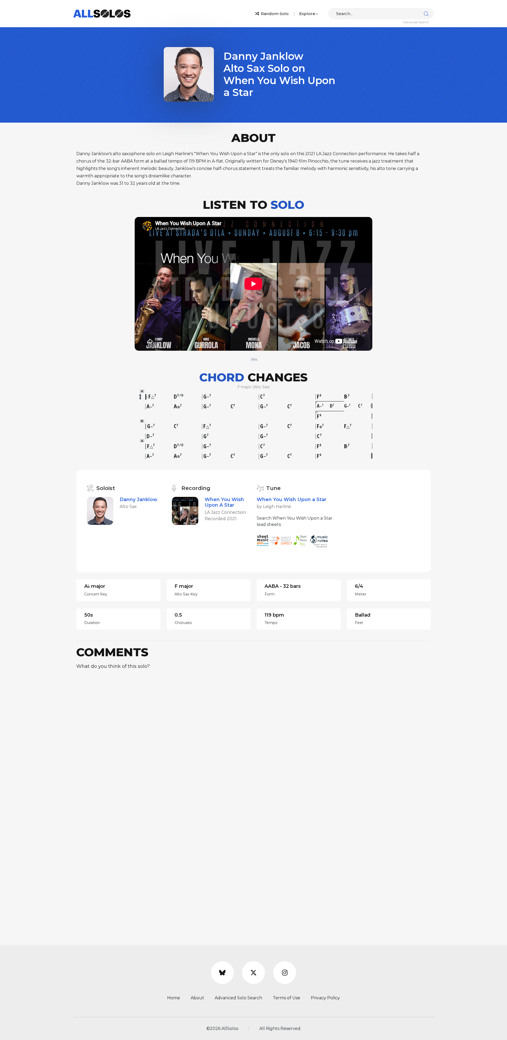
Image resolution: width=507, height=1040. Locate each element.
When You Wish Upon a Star (291, 499)
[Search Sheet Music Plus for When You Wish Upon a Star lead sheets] (263, 540)
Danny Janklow (138, 499)
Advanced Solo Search (238, 997)
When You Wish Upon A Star (224, 502)
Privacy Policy (325, 997)
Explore (307, 13)
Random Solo (274, 13)
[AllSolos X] (253, 972)
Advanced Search (416, 22)
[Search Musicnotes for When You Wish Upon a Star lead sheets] (320, 540)
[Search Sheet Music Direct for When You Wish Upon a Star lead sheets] (281, 540)
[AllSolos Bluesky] (222, 972)
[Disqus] (253, 740)
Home (173, 997)
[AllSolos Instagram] (284, 972)
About (197, 997)
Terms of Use (286, 997)
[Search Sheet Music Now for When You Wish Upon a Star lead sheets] (301, 540)
